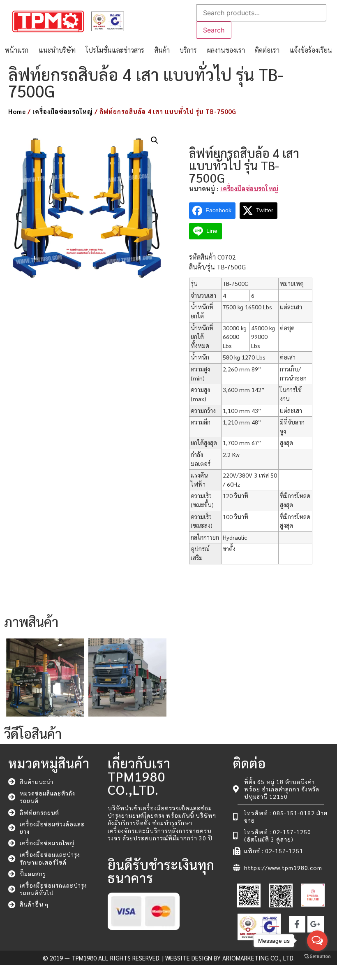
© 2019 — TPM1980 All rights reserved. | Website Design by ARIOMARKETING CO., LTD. (169, 958)
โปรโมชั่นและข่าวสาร (114, 50)
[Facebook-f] (297, 924)
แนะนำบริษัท (57, 50)
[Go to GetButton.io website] (317, 956)
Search (213, 30)
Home (17, 111)
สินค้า (162, 50)
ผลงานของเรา (226, 50)
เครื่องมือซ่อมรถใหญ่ (62, 111)
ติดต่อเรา (267, 50)
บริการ (188, 50)
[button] (154, 140)
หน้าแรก (16, 50)
